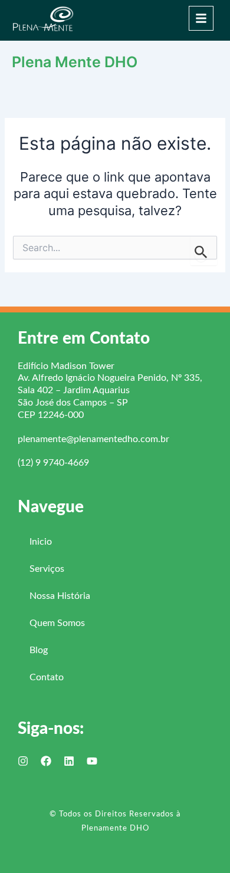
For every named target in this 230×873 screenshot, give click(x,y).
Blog (38, 650)
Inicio (40, 541)
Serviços (46, 569)
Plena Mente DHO (74, 62)
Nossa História (59, 596)
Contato (46, 677)
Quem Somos (57, 623)
